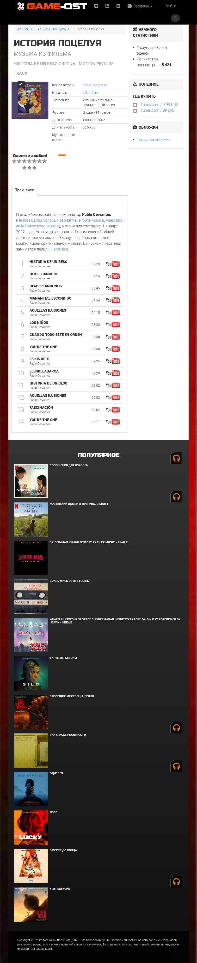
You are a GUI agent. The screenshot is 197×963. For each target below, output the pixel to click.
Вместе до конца (63, 850)
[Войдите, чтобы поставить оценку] (14, 162)
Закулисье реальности (68, 735)
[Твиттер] (96, 6)
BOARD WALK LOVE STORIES (69, 581)
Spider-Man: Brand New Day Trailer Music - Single (89, 542)
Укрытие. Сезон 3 (63, 658)
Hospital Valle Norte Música (80, 220)
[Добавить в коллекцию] (20, 85)
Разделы (140, 6)
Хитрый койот (61, 889)
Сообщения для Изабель (69, 465)
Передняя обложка (154, 139)
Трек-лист (24, 190)
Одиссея (56, 773)
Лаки (53, 812)
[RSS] (107, 6)
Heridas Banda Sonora (36, 220)
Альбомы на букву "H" (54, 29)
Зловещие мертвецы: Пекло (72, 696)
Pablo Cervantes (94, 85)
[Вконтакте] (118, 6)
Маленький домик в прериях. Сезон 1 (79, 504)
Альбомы (24, 29)
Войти (171, 6)
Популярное (98, 455)
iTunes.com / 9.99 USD (159, 104)
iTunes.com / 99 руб (157, 110)
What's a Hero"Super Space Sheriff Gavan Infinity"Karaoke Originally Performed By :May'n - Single (115, 621)
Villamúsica (90, 93)
